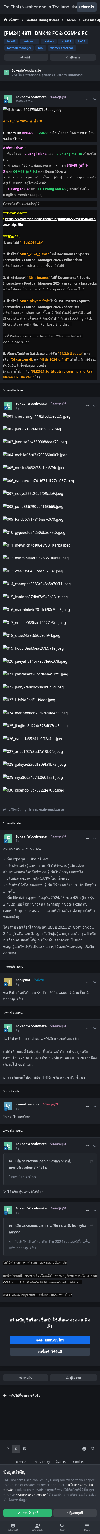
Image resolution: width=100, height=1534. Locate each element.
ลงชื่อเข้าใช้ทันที (50, 1351)
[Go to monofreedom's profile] (8, 1106)
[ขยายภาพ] (32, 109)
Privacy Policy (41, 1462)
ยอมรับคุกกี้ (30, 1513)
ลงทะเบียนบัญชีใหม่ (50, 1340)
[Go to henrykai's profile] (8, 982)
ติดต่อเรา (61, 1462)
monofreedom (27, 1104)
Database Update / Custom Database (53, 75)
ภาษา (19, 1462)
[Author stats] (95, 99)
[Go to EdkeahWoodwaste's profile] (6, 72)
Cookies (78, 1462)
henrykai (23, 980)
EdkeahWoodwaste (26, 70)
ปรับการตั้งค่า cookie (31, 1495)
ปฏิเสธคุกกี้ (75, 1513)
